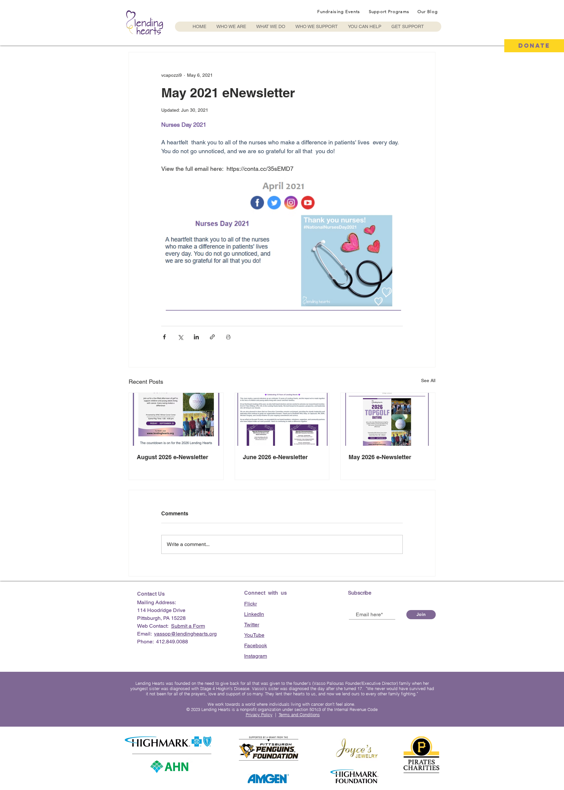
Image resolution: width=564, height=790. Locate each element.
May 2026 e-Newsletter (380, 457)
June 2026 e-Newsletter (275, 457)
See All (428, 380)
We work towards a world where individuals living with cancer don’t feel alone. (282, 704)
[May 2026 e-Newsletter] (388, 419)
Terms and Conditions (299, 714)
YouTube (254, 635)
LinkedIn (254, 614)
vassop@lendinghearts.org (185, 634)
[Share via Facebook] (164, 337)
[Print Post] (228, 337)
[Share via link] (212, 337)
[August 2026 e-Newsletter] (176, 419)
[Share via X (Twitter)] (180, 337)
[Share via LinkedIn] (196, 337)
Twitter (251, 624)
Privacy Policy (259, 714)
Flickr (250, 604)
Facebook (255, 645)
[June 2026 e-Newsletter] (282, 419)
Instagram (255, 656)
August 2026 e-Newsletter (172, 457)
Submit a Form (188, 626)
